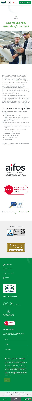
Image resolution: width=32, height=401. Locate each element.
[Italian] (16, 2)
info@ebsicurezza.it (7, 268)
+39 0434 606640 (7, 264)
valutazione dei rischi (20, 80)
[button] (9, 2)
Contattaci (10, 145)
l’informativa (8, 375)
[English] (14, 2)
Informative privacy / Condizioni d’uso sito (15, 394)
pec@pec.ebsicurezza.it (8, 273)
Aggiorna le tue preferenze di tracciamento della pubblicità (16, 395)
